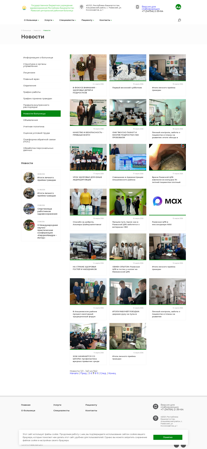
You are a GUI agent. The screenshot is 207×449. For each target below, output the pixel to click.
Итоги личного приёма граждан (46, 178)
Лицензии (29, 72)
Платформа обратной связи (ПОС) (39, 140)
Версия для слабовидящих (151, 7)
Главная (25, 405)
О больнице (30, 20)
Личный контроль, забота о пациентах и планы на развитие (166, 314)
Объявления (30, 120)
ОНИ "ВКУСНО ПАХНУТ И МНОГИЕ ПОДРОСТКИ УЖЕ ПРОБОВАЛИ (125, 135)
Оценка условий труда (36, 133)
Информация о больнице (38, 57)
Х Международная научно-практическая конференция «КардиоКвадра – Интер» (47, 231)
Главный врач (31, 79)
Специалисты (66, 20)
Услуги (48, 20)
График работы (32, 92)
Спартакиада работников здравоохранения (47, 211)
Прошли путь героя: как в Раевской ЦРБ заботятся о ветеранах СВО (126, 224)
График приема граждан (37, 98)
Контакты (105, 20)
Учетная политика (33, 126)
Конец (112, 373)
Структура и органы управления (34, 65)
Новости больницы (34, 113)
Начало (74, 373)
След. (103, 373)
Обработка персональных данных (38, 149)
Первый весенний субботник (127, 87)
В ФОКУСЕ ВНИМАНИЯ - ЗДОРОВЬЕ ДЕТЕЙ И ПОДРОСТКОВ (84, 90)
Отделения (29, 85)
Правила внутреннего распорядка (36, 106)
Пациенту (87, 20)
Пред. (83, 373)
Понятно (167, 437)
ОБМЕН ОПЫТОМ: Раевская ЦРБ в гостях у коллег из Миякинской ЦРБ (126, 269)
